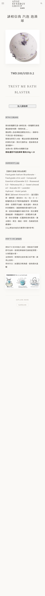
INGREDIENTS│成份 (12, 163)
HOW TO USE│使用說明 (13, 239)
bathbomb (22, 305)
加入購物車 (22, 106)
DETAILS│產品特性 (12, 117)
